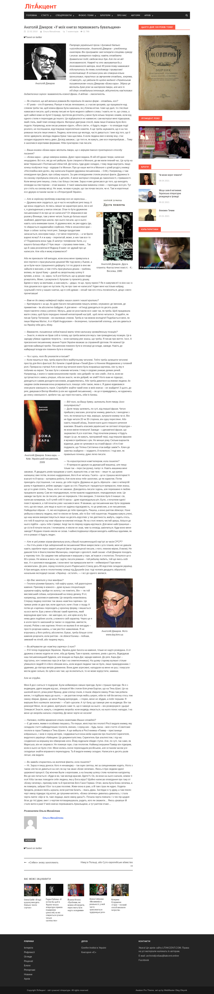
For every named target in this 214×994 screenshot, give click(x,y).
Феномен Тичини (166, 210)
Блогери (105, 15)
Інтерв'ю (29, 840)
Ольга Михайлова (51, 31)
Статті (45, 15)
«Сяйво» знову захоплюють (43, 862)
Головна (31, 15)
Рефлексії (29, 952)
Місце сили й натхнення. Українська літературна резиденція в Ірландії (170, 193)
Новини (28, 974)
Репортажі (29, 970)
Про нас (122, 15)
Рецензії (28, 961)
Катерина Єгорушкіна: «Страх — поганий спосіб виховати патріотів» (119, 904)
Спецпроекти (64, 15)
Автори (135, 15)
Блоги (27, 965)
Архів (147, 15)
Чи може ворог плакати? (170, 175)
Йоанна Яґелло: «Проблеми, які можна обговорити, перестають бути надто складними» (76, 905)
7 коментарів (72, 31)
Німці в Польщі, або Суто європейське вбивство (107, 862)
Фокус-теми (85, 15)
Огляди (28, 956)
